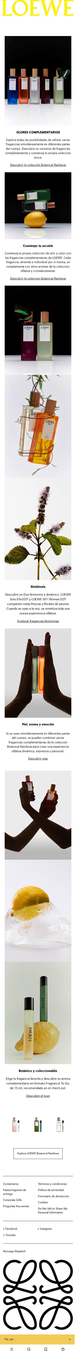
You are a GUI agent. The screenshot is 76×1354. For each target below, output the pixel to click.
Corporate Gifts (12, 1200)
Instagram (46, 1229)
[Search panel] (28, 1349)
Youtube (10, 1235)
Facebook (11, 1229)
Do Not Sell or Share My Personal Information (52, 1210)
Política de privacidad (51, 1190)
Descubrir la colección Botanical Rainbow (38, 165)
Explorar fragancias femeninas (38, 621)
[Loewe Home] (38, 7)
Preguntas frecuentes (16, 1206)
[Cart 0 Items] (63, 1349)
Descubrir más (38, 758)
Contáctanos (10, 1184)
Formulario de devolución (53, 1196)
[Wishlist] (46, 1349)
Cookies (43, 1202)
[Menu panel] (11, 1349)
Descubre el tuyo (38, 1096)
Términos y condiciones (52, 1184)
